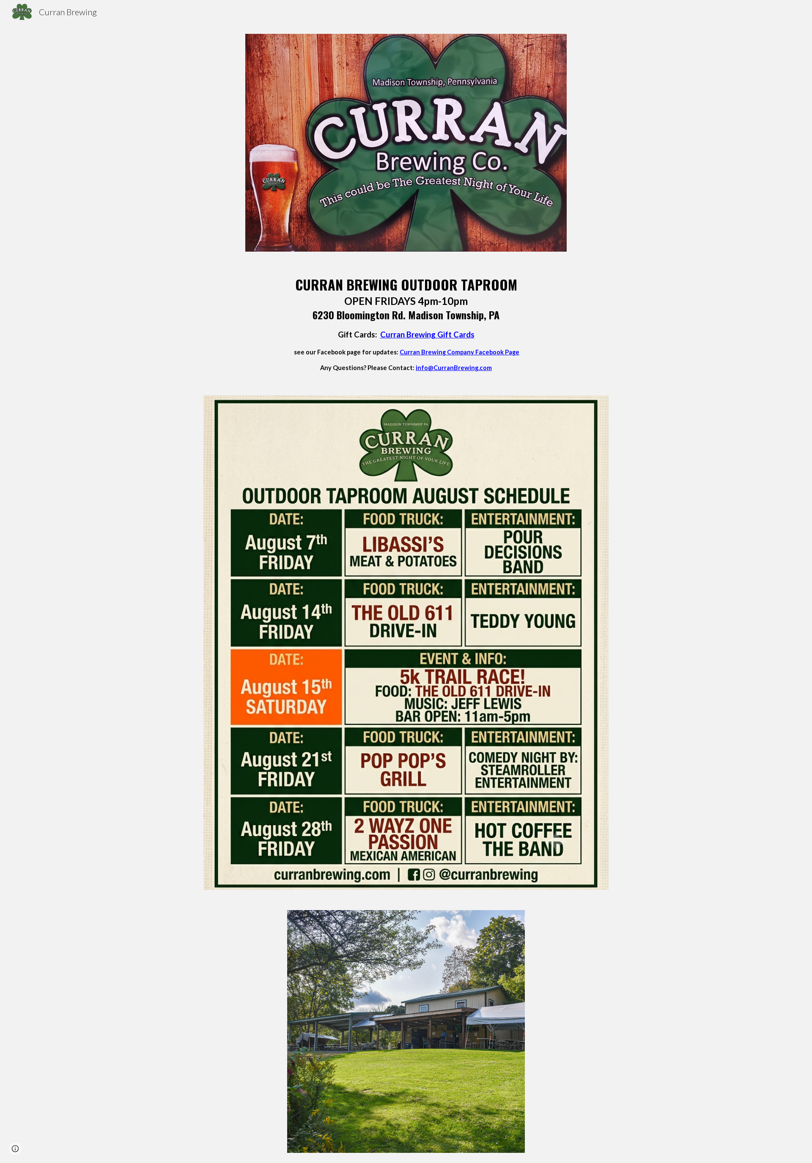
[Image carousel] (406, 1031)
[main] (406, 323)
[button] (15, 1149)
